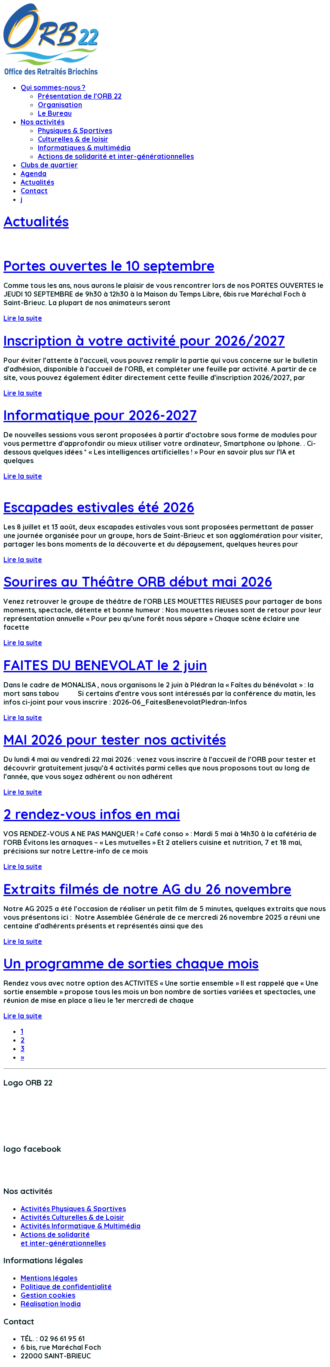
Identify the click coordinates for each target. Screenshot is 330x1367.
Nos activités (42, 122)
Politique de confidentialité (66, 1286)
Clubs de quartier (49, 165)
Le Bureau (55, 113)
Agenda (33, 173)
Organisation (60, 104)
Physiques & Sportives (75, 130)
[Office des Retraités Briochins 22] (50, 72)
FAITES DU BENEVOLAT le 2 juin (105, 665)
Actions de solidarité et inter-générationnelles (116, 156)
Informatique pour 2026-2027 (100, 415)
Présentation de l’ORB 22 (80, 96)
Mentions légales (49, 1278)
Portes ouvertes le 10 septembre (108, 265)
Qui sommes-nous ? (53, 87)
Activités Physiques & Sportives (73, 1208)
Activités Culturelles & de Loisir (72, 1217)
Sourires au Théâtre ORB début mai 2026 (137, 581)
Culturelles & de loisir (73, 139)
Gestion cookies (48, 1295)
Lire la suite (22, 318)
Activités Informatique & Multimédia (81, 1226)
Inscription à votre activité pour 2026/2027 (144, 340)
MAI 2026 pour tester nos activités (114, 739)
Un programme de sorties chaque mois (131, 963)
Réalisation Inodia (51, 1303)
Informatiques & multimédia (84, 147)
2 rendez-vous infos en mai (91, 814)
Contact (34, 190)
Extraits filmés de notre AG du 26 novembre (147, 888)
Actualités (37, 182)
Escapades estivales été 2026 (98, 507)
